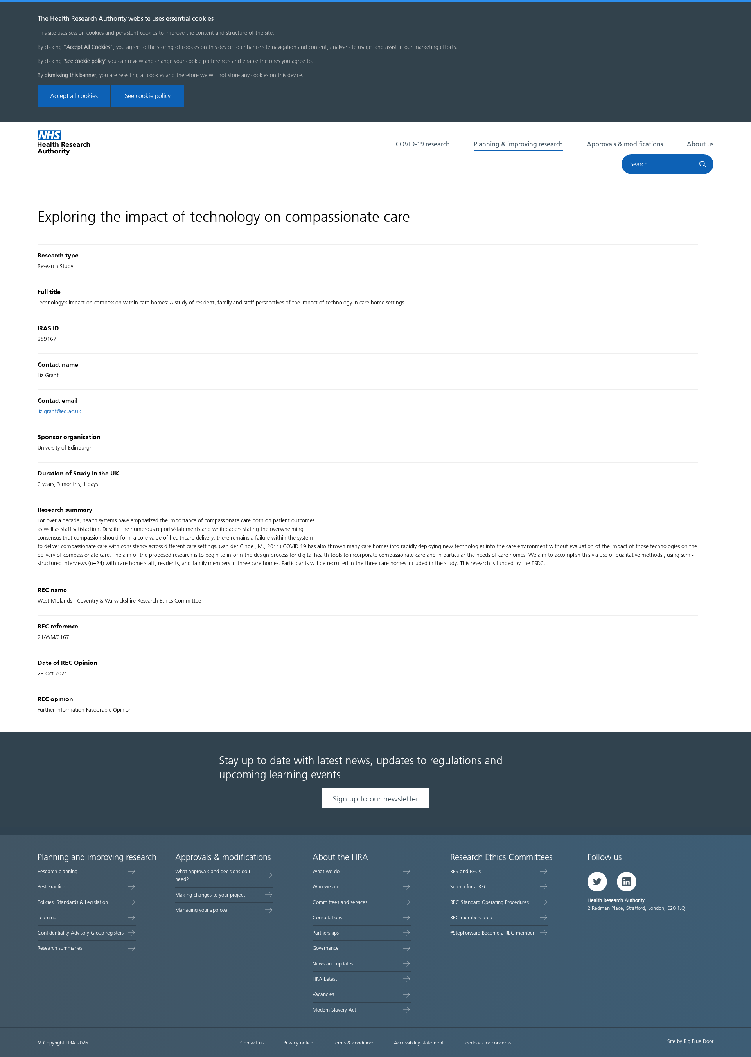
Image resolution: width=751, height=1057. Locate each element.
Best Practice (51, 887)
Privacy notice (298, 1043)
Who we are (326, 887)
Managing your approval (202, 910)
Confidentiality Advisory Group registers (81, 933)
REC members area (471, 917)
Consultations (327, 917)
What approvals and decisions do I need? (212, 875)
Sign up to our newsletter (376, 798)
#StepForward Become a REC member (492, 933)
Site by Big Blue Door (690, 1041)
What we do (326, 871)
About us (700, 144)
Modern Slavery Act (334, 1010)
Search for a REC (468, 887)
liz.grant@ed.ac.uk (59, 411)
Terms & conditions (353, 1043)
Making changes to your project (210, 895)
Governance (326, 948)
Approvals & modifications (625, 144)
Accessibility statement (419, 1043)
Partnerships (326, 933)
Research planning (57, 871)
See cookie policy (148, 96)
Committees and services (340, 902)
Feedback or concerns (487, 1043)
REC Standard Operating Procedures (489, 902)
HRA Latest (325, 979)
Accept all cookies (74, 96)
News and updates (333, 964)
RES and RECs (465, 871)
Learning (47, 917)
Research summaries (60, 948)
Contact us (252, 1043)
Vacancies (323, 994)
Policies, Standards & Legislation (73, 902)
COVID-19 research (423, 144)
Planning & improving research (518, 144)
